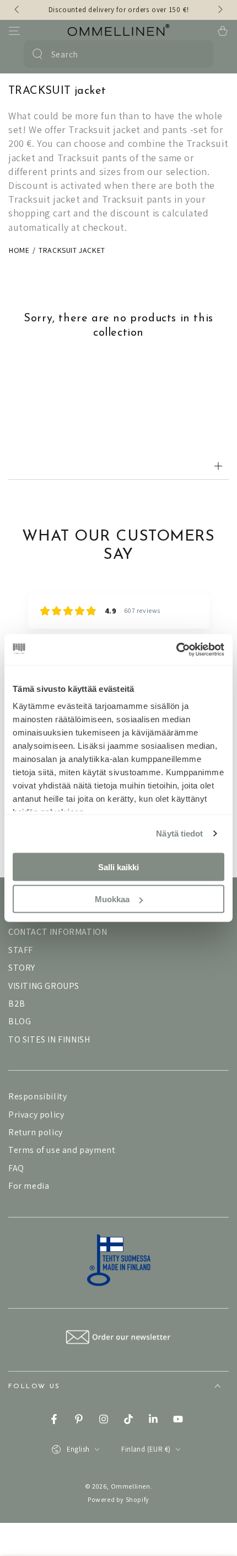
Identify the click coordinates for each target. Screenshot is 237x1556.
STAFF (20, 950)
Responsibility (37, 1096)
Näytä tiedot (179, 833)
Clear (198, 54)
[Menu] (14, 31)
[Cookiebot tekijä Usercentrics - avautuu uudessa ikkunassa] (176, 650)
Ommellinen (130, 1486)
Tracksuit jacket (72, 250)
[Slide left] (17, 10)
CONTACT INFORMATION (57, 932)
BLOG (19, 1021)
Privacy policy (36, 1114)
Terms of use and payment (61, 1150)
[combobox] (117, 54)
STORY (21, 967)
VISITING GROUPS (43, 986)
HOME (19, 250)
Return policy (35, 1132)
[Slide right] (219, 10)
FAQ (16, 1168)
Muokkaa (112, 899)
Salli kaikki (118, 866)
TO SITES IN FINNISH (49, 1039)
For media (28, 1186)
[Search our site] (37, 54)
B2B (16, 1003)
